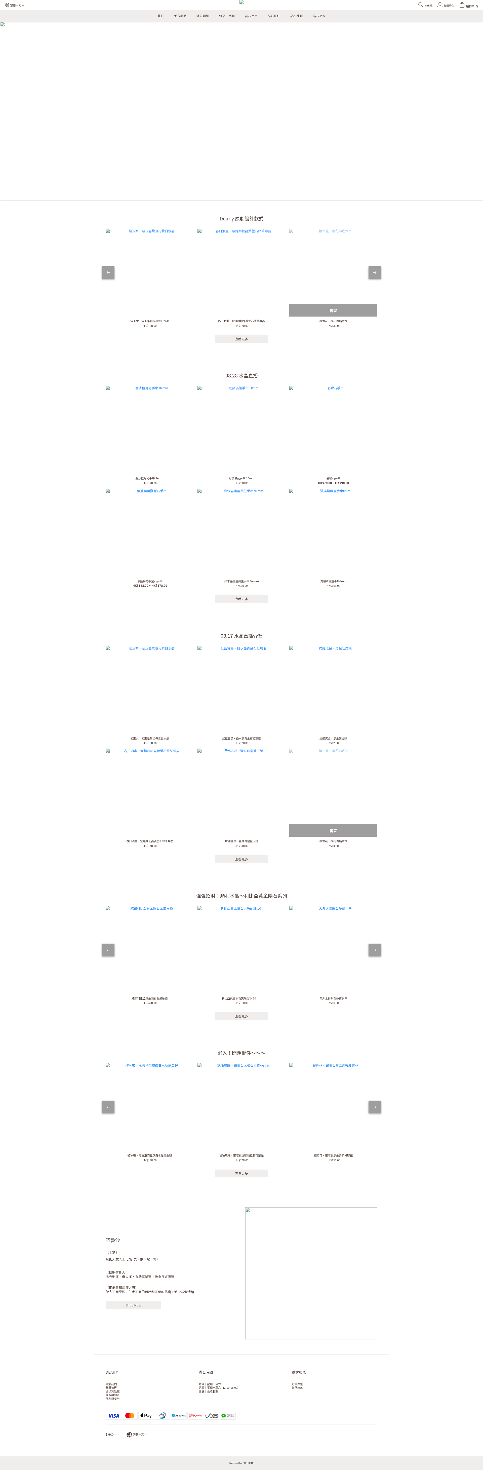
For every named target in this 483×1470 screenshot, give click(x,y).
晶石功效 (319, 16)
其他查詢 (297, 1387)
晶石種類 (296, 16)
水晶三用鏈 (227, 16)
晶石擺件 (274, 16)
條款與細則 (112, 1395)
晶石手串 (251, 16)
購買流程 (111, 1387)
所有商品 (180, 16)
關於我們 (111, 1384)
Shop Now (133, 1305)
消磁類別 (202, 16)
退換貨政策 (112, 1391)
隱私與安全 (112, 1399)
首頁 (160, 16)
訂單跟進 (297, 1384)
